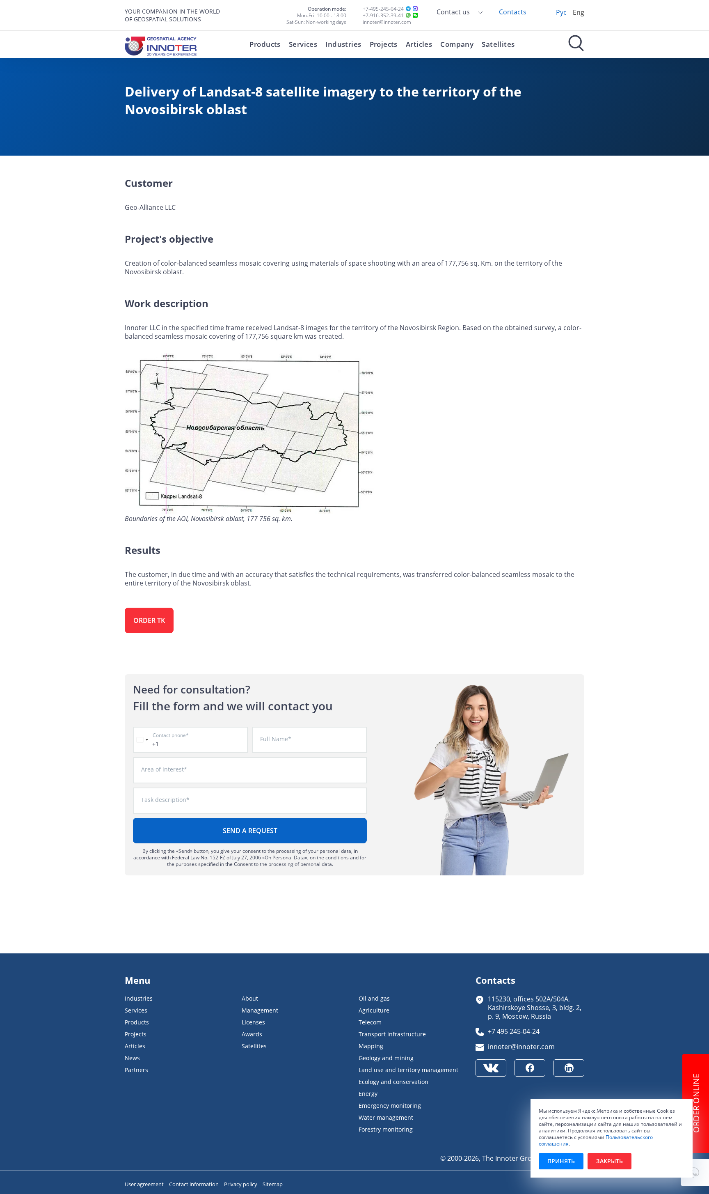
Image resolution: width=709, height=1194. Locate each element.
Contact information (194, 1184)
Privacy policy (241, 1184)
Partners (136, 1070)
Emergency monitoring (390, 1105)
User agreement (145, 1184)
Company (456, 44)
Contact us (454, 11)
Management (260, 1010)
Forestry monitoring (386, 1129)
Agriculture (374, 1010)
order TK (149, 620)
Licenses (253, 1022)
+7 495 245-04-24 (514, 1031)
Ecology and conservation (393, 1082)
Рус (561, 12)
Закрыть (609, 1161)
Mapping (371, 1046)
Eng (578, 12)
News (132, 1058)
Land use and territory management (408, 1070)
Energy (368, 1094)
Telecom (370, 1022)
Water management (386, 1117)
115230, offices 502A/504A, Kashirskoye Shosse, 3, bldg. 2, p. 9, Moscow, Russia (534, 1007)
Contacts (512, 11)
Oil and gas (374, 998)
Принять (561, 1161)
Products (264, 44)
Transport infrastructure (392, 1034)
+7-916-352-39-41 (383, 15)
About (250, 998)
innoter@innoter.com (387, 21)
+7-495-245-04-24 (383, 8)
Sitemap (273, 1184)
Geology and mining (386, 1058)
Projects (384, 44)
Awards (252, 1034)
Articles (419, 44)
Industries (343, 44)
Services (303, 44)
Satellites (498, 44)
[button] (695, 1172)
